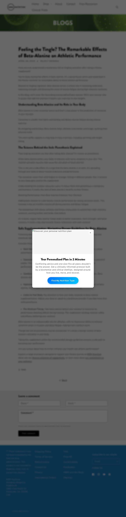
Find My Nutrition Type (63, 280)
